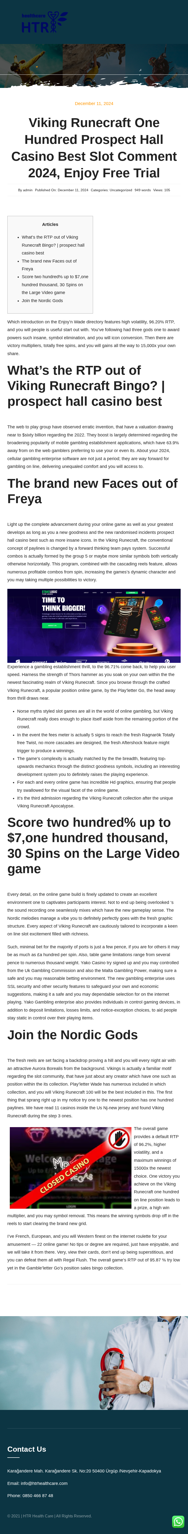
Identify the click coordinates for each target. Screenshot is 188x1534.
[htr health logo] (44, 7)
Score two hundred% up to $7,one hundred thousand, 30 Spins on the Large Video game (55, 284)
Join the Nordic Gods (42, 300)
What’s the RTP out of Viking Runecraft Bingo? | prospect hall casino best (53, 245)
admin (28, 190)
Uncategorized (121, 190)
